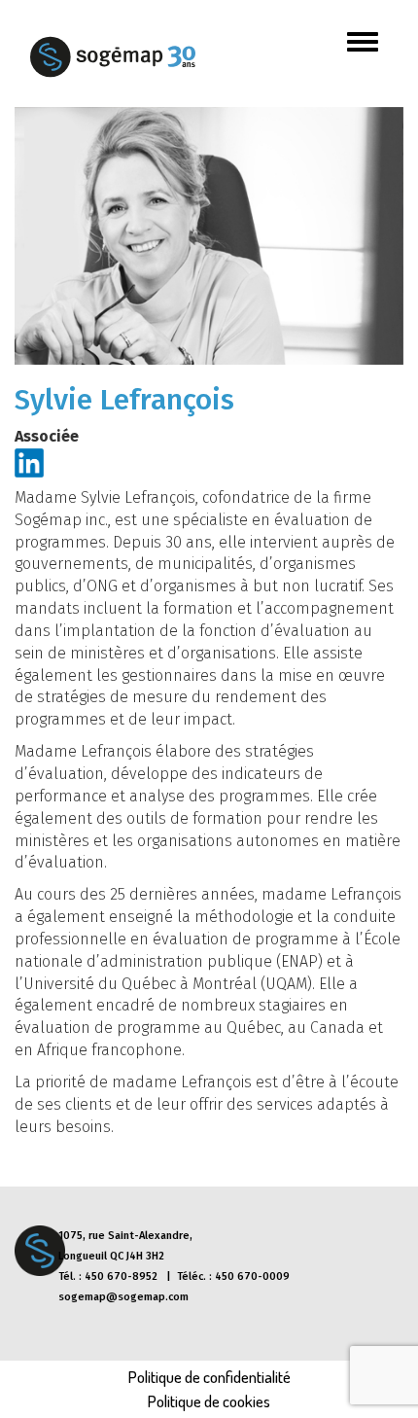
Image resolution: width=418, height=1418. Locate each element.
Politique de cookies (209, 1401)
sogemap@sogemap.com (123, 1297)
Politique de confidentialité (209, 1376)
